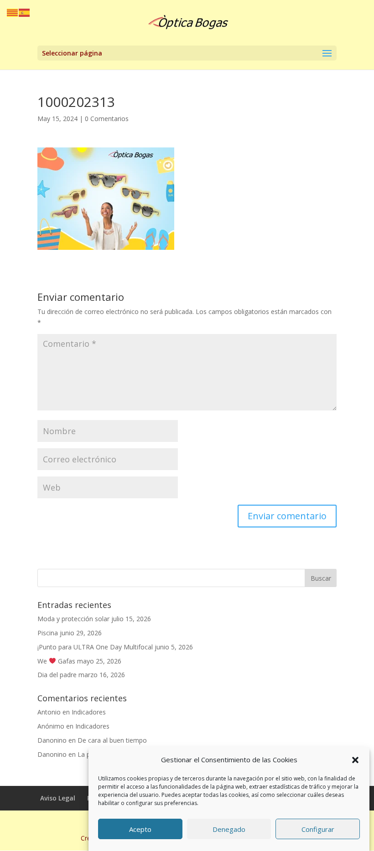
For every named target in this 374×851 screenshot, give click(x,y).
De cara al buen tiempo (112, 740)
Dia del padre (57, 674)
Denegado (229, 829)
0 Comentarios (107, 118)
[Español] (25, 12)
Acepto (140, 829)
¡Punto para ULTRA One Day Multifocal (95, 647)
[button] (355, 760)
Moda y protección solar (73, 618)
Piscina (47, 632)
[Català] (13, 12)
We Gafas (56, 661)
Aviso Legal (57, 798)
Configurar (317, 829)
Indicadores (89, 712)
